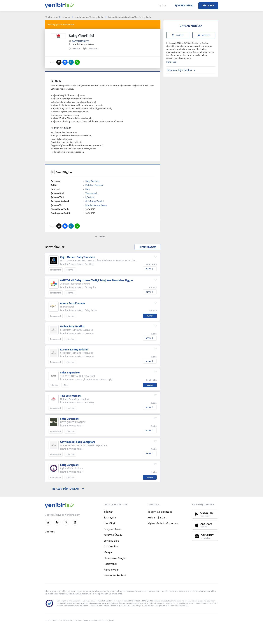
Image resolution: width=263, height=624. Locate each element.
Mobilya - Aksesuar (94, 185)
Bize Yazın (50, 531)
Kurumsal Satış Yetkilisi (74, 349)
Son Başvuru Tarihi (60, 213)
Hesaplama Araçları (115, 558)
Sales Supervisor (70, 372)
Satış (87, 188)
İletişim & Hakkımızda (160, 511)
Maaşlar (108, 552)
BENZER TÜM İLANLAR (65, 488)
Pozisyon (55, 181)
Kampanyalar (111, 569)
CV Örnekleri (111, 546)
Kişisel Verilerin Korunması (163, 523)
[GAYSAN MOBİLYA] (58, 36)
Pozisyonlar (110, 564)
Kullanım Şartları (157, 517)
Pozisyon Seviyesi (60, 201)
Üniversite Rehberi (115, 575)
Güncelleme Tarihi (60, 209)
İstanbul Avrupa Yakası (96, 205)
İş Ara (162, 5)
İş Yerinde (89, 197)
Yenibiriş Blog (111, 540)
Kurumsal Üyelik (113, 535)
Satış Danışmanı (69, 418)
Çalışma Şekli (57, 193)
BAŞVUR (150, 316)
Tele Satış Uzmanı (70, 395)
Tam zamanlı (91, 193)
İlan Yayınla (110, 517)
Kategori (55, 188)
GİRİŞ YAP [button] (208, 5)
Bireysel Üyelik (112, 529)
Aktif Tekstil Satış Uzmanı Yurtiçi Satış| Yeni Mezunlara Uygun (96, 280)
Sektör (54, 185)
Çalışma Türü (57, 197)
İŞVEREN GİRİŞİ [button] (184, 5)
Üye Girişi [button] (109, 523)
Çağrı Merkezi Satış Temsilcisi (77, 257)
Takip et (180, 35)
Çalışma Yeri (57, 205)
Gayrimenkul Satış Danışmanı (77, 442)
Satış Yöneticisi (92, 181)
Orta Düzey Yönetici (94, 201)
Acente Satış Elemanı (72, 303)
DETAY (148, 269)
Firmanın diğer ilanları (179, 70)
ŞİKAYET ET (103, 236)
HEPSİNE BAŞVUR (147, 247)
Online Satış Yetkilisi (72, 326)
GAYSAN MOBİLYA (80, 41)
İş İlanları (108, 511)
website (206, 35)
